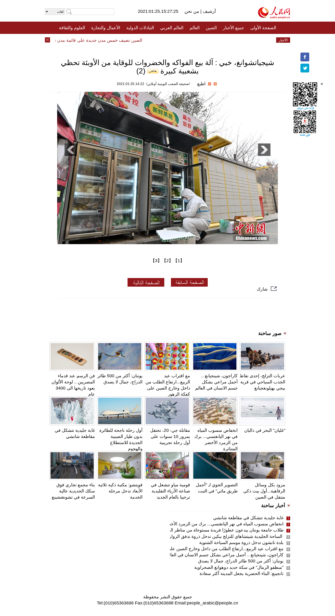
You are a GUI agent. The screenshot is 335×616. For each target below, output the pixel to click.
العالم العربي (171, 27)
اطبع (201, 83)
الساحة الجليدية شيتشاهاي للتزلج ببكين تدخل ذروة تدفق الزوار (226, 536)
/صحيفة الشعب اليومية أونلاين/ (168, 84)
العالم (195, 27)
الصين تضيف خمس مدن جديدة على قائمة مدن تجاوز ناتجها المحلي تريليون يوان (78, 40)
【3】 (156, 260)
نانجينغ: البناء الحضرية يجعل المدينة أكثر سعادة (241, 573)
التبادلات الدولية (140, 27)
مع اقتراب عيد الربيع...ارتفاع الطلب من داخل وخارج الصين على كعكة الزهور (213, 548)
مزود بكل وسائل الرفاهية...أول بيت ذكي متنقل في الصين (264, 491)
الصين (211, 27)
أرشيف (209, 11)
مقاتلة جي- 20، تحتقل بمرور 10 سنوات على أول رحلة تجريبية (170, 436)
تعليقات (164, 40)
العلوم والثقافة (72, 27)
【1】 (178, 260)
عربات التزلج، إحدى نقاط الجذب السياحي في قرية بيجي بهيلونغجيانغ (262, 382)
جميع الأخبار (233, 27)
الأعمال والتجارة (105, 27)
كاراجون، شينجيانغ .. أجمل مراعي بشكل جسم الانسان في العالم (216, 382)
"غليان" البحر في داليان (264, 430)
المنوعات (185, 40)
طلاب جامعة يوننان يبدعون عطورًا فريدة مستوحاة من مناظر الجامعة (221, 530)
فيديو (146, 40)
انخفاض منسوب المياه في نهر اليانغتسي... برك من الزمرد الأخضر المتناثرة (216, 523)
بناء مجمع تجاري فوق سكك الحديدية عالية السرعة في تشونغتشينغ (73, 491)
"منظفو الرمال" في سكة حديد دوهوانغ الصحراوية (238, 567)
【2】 (167, 260)
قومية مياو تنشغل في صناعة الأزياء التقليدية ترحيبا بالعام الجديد (170, 491)
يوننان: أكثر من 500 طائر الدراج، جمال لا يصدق (240, 561)
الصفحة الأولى (263, 27)
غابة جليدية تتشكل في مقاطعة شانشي (248, 517)
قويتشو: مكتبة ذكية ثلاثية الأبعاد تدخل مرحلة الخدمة (120, 491)
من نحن (192, 11)
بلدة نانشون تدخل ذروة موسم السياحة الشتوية (241, 542)
